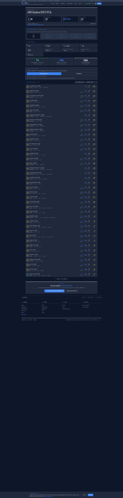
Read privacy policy (48, 496)
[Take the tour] (93, 3)
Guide (43, 305)
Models (57, 3)
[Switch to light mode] (95, 3)
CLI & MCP (24, 314)
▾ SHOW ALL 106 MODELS (61, 279)
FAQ (42, 310)
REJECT (84, 494)
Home (23, 305)
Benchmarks (70, 3)
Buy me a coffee (86, 305)
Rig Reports (44, 308)
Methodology (44, 307)
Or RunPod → (79, 73)
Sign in (99, 3)
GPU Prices (24, 310)
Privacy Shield (88, 3)
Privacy (63, 305)
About (43, 312)
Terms (63, 307)
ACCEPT (90, 494)
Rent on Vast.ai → (44, 73)
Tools (75, 3)
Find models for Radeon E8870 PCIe (54, 290)
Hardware (63, 3)
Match (52, 3)
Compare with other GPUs (71, 290)
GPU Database (24, 308)
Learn (80, 3)
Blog (22, 312)
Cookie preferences (66, 308)
